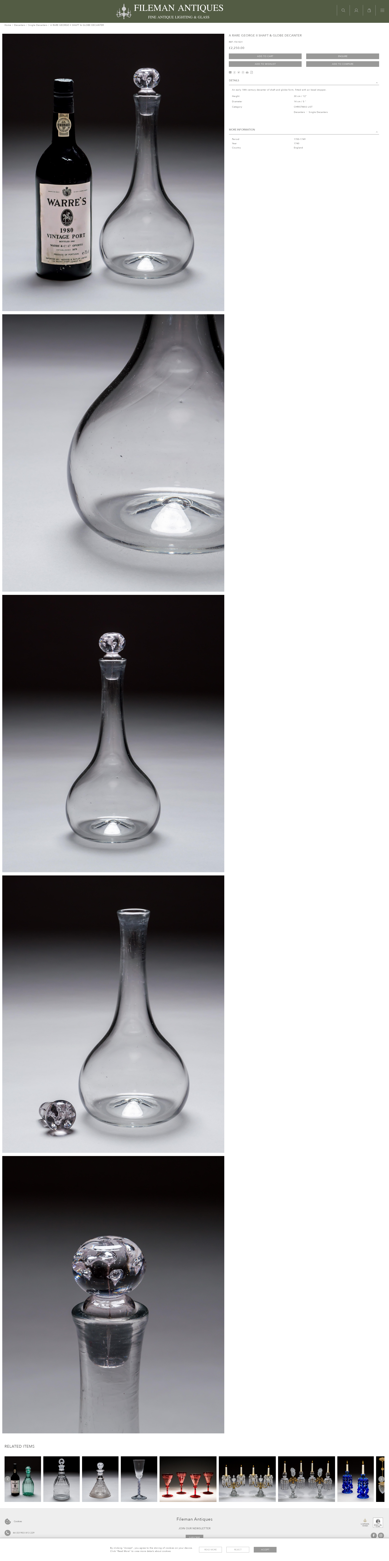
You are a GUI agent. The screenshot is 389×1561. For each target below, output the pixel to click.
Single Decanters (37, 25)
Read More (210, 1549)
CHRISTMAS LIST (303, 106)
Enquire (342, 56)
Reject (238, 1549)
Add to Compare (342, 64)
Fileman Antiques (195, 1519)
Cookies (17, 1521)
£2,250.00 (236, 48)
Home (8, 25)
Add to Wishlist (265, 64)
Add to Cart (265, 56)
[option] (23, 1479)
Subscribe (194, 1537)
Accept (265, 1549)
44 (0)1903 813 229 (23, 1532)
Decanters (19, 25)
